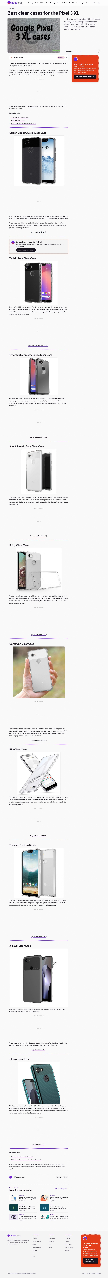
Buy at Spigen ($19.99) (38, 232)
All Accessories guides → (61, 1189)
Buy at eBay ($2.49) (38, 1144)
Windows (51, 1241)
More (87, 3)
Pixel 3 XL (15, 70)
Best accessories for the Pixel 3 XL (22, 1157)
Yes (60, 1177)
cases (32, 106)
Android (64, 3)
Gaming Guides (39, 3)
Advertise (67, 1250)
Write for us (68, 1244)
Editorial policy (69, 1247)
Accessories (11, 8)
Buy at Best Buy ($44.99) (38, 536)
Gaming (30, 3)
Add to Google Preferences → (26, 250)
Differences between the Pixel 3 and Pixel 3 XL (26, 1160)
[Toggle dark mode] (99, 3)
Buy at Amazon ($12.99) (38, 836)
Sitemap (98, 1273)
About (93, 1273)
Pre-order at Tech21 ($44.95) (38, 346)
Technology (80, 3)
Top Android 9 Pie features (19, 117)
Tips (50, 1244)
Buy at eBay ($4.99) (38, 1050)
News (58, 3)
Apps (50, 1247)
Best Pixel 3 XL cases (18, 120)
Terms (88, 1273)
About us (67, 1238)
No (66, 1177)
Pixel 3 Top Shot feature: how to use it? (23, 123)
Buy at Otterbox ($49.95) (38, 437)
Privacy (83, 1273)
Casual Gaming (50, 3)
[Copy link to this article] (99, 51)
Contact (67, 1241)
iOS (73, 3)
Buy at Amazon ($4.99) (38, 740)
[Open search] (94, 3)
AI (69, 3)
